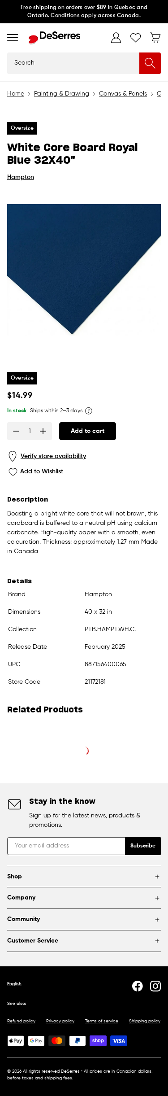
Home (15, 94)
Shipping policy (144, 1021)
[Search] (150, 63)
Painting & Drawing (61, 94)
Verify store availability (53, 456)
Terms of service (101, 1021)
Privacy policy (60, 1021)
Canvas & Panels (123, 94)
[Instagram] (155, 986)
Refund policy (21, 1021)
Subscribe (142, 846)
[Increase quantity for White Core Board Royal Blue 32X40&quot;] (43, 431)
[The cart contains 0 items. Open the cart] (155, 37)
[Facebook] (137, 986)
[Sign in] (116, 37)
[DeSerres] (54, 37)
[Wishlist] (135, 37)
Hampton (20, 177)
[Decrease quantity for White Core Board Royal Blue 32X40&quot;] (16, 431)
